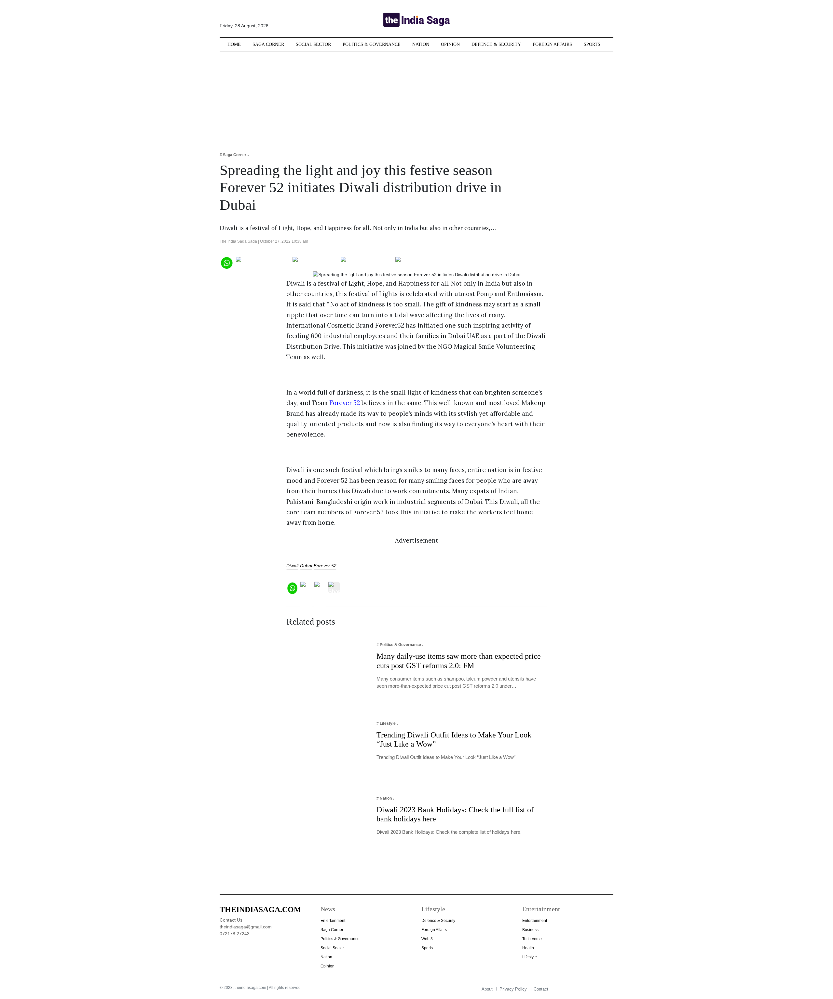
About (487, 989)
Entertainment (333, 920)
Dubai (306, 565)
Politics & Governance (372, 44)
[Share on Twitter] (315, 262)
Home (234, 44)
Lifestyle (529, 957)
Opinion (450, 44)
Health (528, 948)
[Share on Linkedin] (420, 262)
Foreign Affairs (552, 44)
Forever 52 (344, 403)
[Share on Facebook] (263, 262)
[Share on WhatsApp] (226, 262)
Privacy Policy (513, 989)
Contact (541, 989)
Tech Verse (532, 939)
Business (530, 929)
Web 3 (427, 939)
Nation (420, 44)
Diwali (292, 565)
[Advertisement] (416, 97)
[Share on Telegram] (366, 262)
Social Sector (313, 44)
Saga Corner (268, 44)
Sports (592, 44)
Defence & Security (496, 44)
